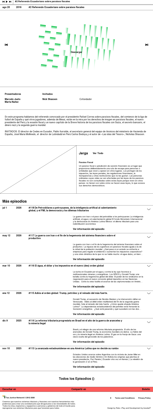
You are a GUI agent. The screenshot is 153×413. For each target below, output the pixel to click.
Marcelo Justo (12, 99)
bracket (147, 408)
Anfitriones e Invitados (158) (114, 2)
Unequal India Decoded (13, 28)
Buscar (146, 2)
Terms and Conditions (125, 398)
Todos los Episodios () (76, 379)
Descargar (76, 52)
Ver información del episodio (88, 229)
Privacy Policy (144, 398)
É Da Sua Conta (9, 16)
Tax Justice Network (14, 398)
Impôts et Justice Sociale (14, 20)
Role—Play (120, 408)
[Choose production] (149, 12)
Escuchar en (9, 389)
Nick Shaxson (49, 99)
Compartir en (78, 389)
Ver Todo (98, 153)
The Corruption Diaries (13, 24)
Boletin (146, 389)
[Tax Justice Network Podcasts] (3, 2)
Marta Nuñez (12, 102)
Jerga (137, 2)
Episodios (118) (87, 2)
